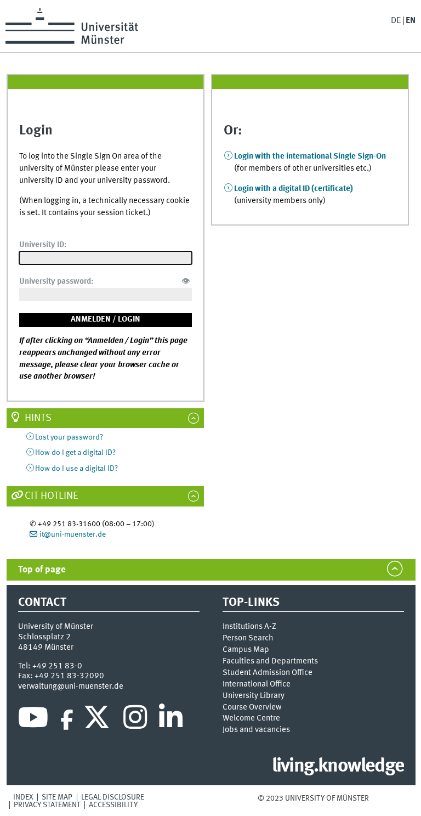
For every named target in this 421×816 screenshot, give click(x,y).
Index (23, 797)
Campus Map (246, 649)
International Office (257, 684)
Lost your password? (69, 437)
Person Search (248, 638)
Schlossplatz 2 (44, 637)
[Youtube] (33, 720)
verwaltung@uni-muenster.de (70, 686)
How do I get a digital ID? (75, 453)
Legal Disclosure (112, 797)
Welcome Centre (251, 718)
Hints (38, 418)
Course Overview (252, 707)
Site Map (57, 797)
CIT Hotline (51, 496)
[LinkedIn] (171, 720)
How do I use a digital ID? (76, 468)
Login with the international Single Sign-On (310, 156)
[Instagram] (135, 720)
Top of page (42, 570)
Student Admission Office (267, 672)
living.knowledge (338, 766)
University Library (254, 695)
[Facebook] (66, 720)
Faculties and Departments (270, 661)
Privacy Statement (47, 805)
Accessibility (113, 805)
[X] (98, 720)
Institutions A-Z (249, 626)
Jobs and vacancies (256, 729)
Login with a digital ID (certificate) (293, 188)
